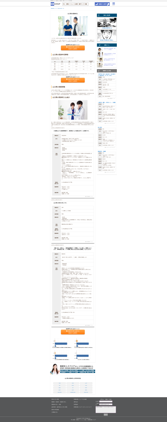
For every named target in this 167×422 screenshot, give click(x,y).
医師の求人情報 (55, 399)
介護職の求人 (55, 412)
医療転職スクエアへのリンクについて (83, 407)
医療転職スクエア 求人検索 (80, 399)
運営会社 (76, 401)
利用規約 (76, 404)
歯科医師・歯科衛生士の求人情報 (59, 407)
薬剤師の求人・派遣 (56, 404)
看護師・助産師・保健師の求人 (59, 401)
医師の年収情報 (55, 409)
